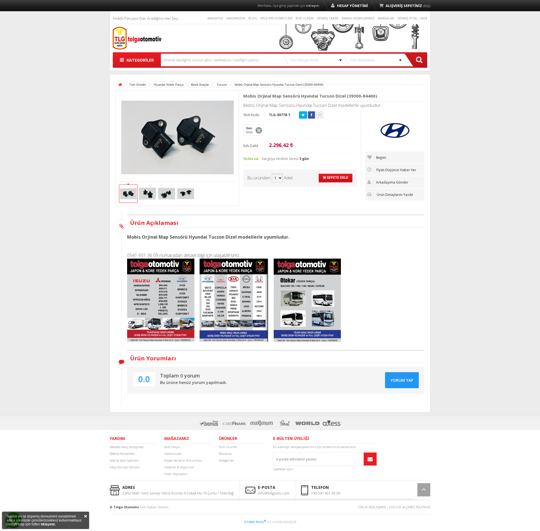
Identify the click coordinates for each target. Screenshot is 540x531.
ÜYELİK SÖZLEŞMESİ (372, 507)
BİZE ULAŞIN (305, 18)
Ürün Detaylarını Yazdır (394, 194)
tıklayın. (313, 5)
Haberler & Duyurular (179, 467)
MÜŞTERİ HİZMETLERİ (276, 18)
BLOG (252, 18)
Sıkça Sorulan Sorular (125, 467)
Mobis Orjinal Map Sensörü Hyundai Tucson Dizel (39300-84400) (279, 84)
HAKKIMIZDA (235, 18)
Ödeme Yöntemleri (122, 453)
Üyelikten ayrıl (283, 469)
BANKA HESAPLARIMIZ (358, 18)
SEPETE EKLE (337, 177)
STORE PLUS (255, 522)
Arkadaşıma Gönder (391, 182)
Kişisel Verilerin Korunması (183, 460)
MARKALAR (386, 18)
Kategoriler (226, 460)
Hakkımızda (172, 453)
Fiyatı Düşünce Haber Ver (395, 170)
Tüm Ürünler (228, 447)
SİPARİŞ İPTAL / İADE (412, 18)
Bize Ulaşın (172, 447)
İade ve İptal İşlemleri (124, 460)
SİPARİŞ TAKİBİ (327, 18)
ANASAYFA (215, 18)
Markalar (225, 453)
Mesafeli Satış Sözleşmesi (127, 447)
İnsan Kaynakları (176, 474)
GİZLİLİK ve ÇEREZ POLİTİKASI (409, 507)
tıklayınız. (48, 524)
